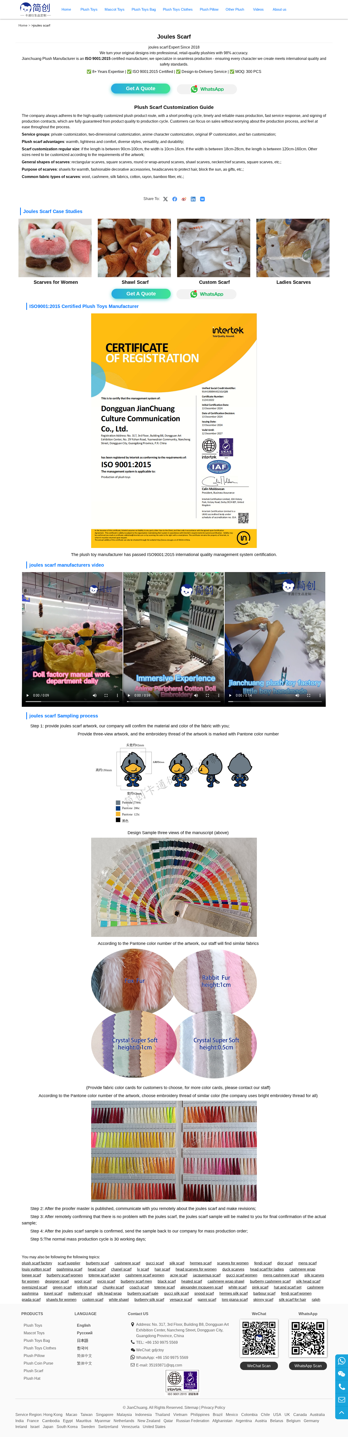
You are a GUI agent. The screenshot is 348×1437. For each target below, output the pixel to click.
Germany (311, 1421)
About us (279, 9)
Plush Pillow (209, 9)
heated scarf (191, 1281)
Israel (35, 1427)
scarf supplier (69, 1263)
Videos (258, 9)
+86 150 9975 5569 (161, 1342)
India (19, 1421)
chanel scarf (121, 1269)
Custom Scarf (214, 282)
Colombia (249, 1415)
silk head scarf (308, 1281)
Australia (317, 1415)
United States (154, 1427)
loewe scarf (31, 1275)
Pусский (85, 1333)
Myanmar (102, 1421)
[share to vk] (202, 199)
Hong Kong (52, 1415)
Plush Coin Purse (38, 1363)
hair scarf (162, 1269)
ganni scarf (207, 1300)
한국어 (82, 1348)
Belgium (293, 1421)
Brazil (218, 1415)
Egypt (68, 1421)
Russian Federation (192, 1421)
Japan (48, 1427)
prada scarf (31, 1300)
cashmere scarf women (144, 1275)
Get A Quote (140, 88)
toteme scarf (164, 1287)
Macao (71, 1415)
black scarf (167, 1281)
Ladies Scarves (294, 282)
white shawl (119, 1300)
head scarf (96, 1269)
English (84, 1325)
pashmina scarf (69, 1269)
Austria (261, 1421)
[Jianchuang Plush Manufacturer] (35, 16)
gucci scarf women (241, 1275)
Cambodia (51, 1421)
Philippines (200, 1415)
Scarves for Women (56, 282)
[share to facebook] (174, 199)
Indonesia (143, 1415)
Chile (265, 1415)
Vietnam (180, 1415)
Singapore (104, 1415)
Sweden (88, 1427)
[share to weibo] (184, 199)
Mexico (232, 1415)
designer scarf (57, 1281)
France (33, 1421)
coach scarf (139, 1287)
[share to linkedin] (193, 199)
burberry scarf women (65, 1275)
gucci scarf (155, 1263)
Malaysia (124, 1415)
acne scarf (178, 1275)
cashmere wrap (302, 1269)
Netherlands (124, 1421)
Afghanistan (222, 1421)
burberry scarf (97, 1263)
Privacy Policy (213, 1408)
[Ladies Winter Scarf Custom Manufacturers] (134, 276)
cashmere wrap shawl (226, 1281)
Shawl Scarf (135, 282)
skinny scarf (263, 1300)
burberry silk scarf (149, 1300)
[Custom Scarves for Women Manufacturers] (54, 276)
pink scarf (260, 1287)
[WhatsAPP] (204, 89)
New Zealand (149, 1421)
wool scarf (82, 1281)
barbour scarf (264, 1293)
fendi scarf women (296, 1293)
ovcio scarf (106, 1281)
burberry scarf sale (142, 1293)
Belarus (276, 1421)
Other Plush (235, 9)
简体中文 (84, 1356)
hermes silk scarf (233, 1293)
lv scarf (143, 1269)
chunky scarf (113, 1287)
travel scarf (53, 1293)
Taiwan (86, 1415)
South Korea (67, 1427)
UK (287, 1415)
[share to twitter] (165, 199)
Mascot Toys (115, 9)
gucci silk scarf (176, 1293)
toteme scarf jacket (104, 1275)
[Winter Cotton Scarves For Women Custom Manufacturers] (292, 276)
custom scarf (92, 1300)
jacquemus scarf (206, 1275)
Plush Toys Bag (144, 9)
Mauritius (83, 1421)
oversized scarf (34, 1287)
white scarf (237, 1287)
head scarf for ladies (267, 1269)
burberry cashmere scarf (270, 1281)
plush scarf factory (37, 1263)
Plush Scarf (33, 1371)
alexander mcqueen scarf (201, 1287)
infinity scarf (87, 1287)
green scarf (62, 1287)
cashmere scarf (127, 1263)
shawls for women (61, 1300)
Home (66, 9)
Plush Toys (89, 9)
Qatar (168, 1421)
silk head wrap (109, 1293)
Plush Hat (32, 1378)
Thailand (162, 1415)
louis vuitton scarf (36, 1269)
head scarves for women (196, 1269)
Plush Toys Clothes (178, 9)
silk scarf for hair (292, 1300)
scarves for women (233, 1263)
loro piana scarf (235, 1300)
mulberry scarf (80, 1293)
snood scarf (204, 1293)
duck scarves (233, 1269)
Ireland (21, 1427)
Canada (300, 1415)
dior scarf (285, 1263)
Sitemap (191, 1408)
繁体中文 (84, 1363)
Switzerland (108, 1427)
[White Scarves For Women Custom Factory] (213, 276)
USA (277, 1415)
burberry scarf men (136, 1281)
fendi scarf (263, 1263)
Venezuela (130, 1427)
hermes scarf (200, 1263)
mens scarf (307, 1263)
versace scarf (181, 1300)
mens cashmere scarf (281, 1275)
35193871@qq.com (165, 1365)
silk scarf (177, 1263)
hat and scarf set (287, 1287)
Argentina (244, 1421)
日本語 (82, 1341)
